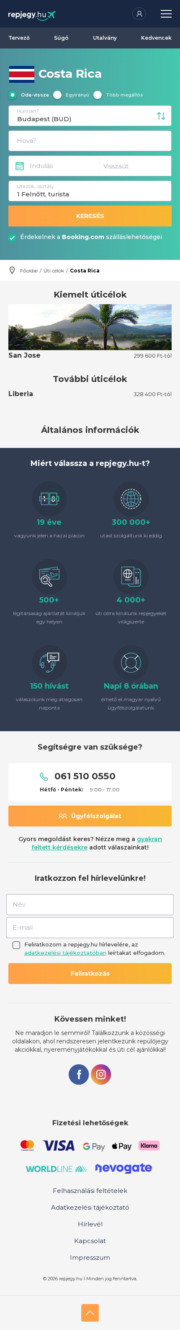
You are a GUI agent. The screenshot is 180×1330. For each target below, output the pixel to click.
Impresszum (90, 1257)
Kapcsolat (90, 1241)
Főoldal (29, 270)
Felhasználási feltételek (90, 1191)
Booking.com (83, 237)
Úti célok (54, 270)
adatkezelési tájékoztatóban (65, 952)
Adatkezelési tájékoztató (90, 1207)
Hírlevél (90, 1224)
